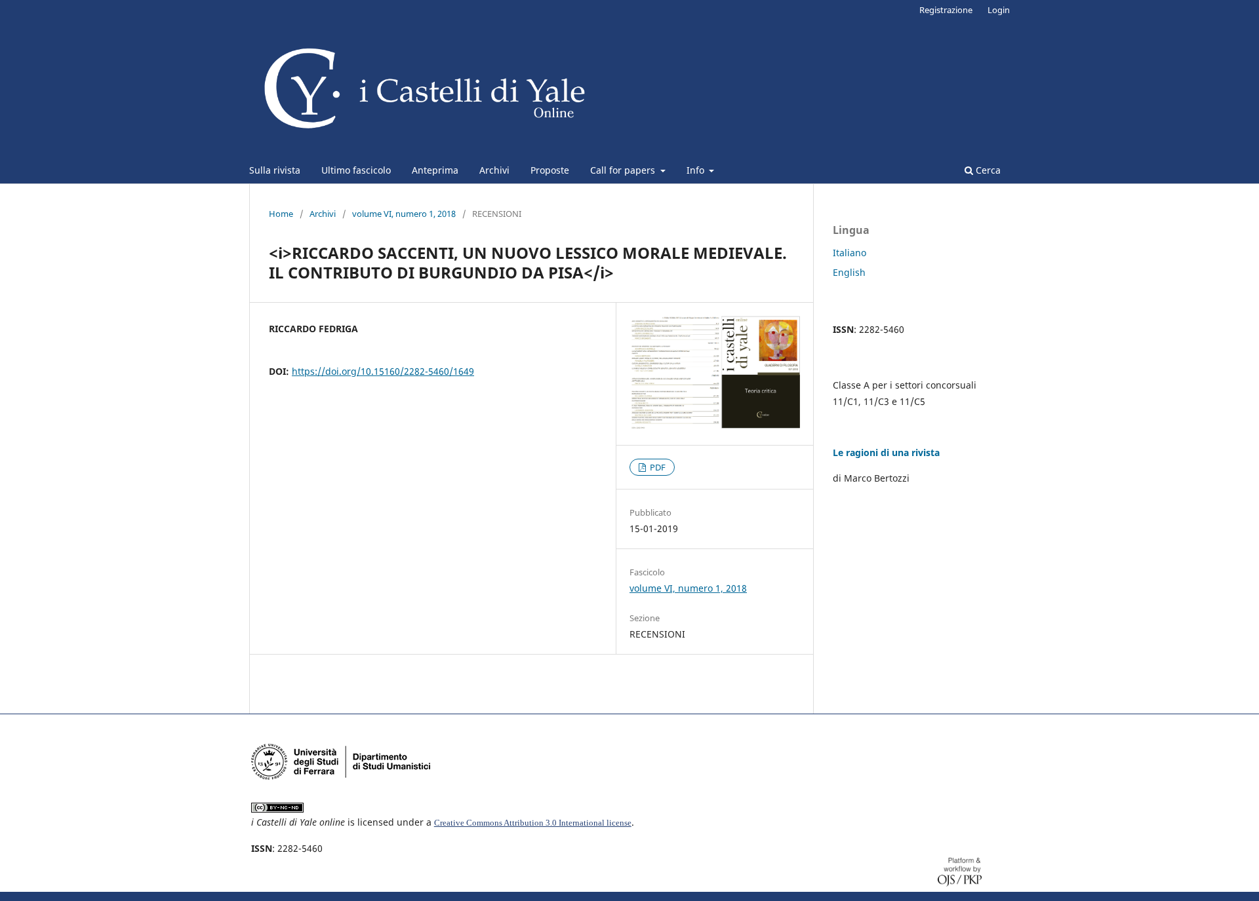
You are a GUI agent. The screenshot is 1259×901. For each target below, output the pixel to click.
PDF (657, 467)
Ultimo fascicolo (356, 170)
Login (999, 10)
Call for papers (624, 170)
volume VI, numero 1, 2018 (404, 214)
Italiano (849, 252)
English (849, 272)
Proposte (549, 170)
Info (697, 170)
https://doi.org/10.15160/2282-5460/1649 (383, 371)
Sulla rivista (274, 170)
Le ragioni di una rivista (886, 452)
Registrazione (945, 10)
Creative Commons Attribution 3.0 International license (532, 823)
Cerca (987, 170)
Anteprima (435, 170)
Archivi (494, 170)
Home (281, 214)
